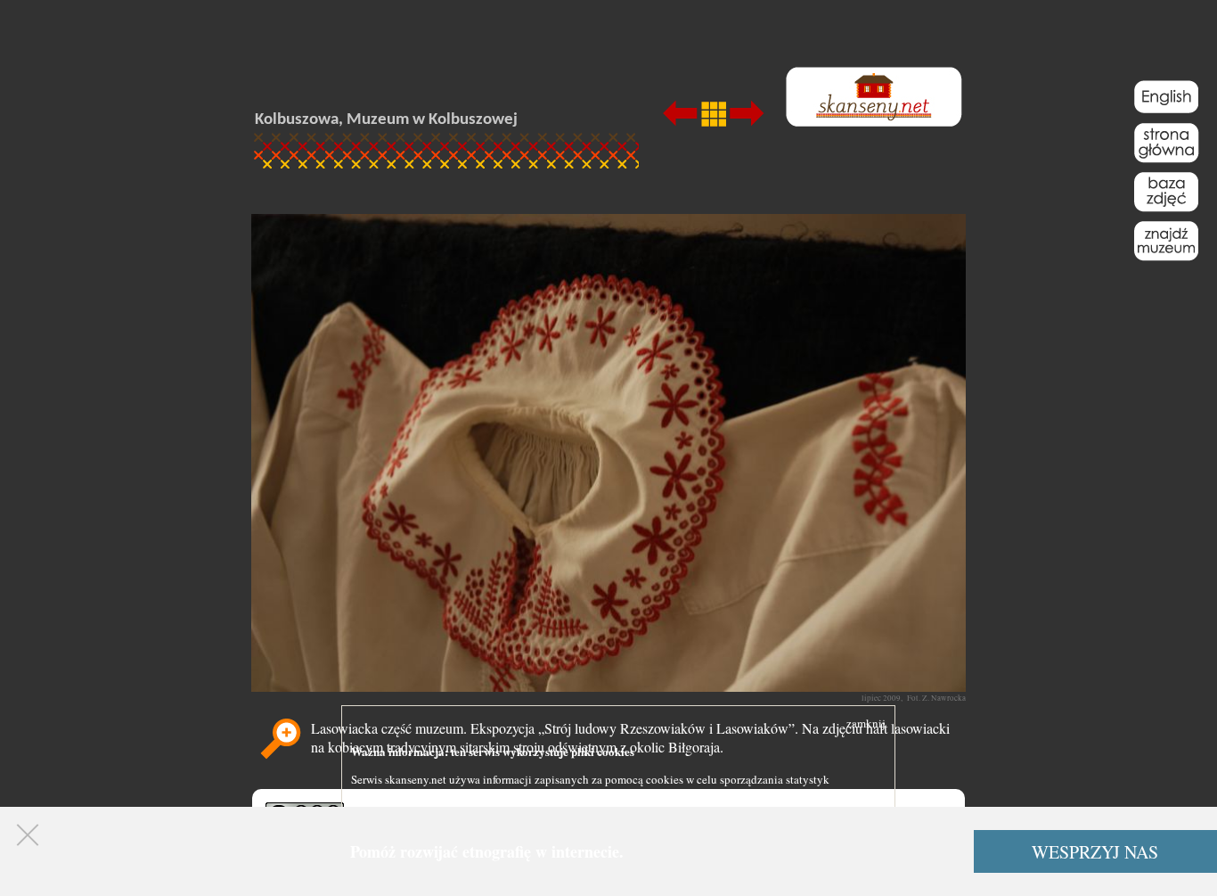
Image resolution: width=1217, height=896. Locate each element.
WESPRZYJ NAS (1095, 852)
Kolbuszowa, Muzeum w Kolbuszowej (386, 119)
